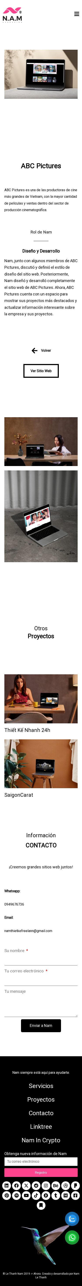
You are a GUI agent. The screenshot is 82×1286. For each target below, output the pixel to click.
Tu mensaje (15, 991)
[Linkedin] (6, 1185)
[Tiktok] (36, 1195)
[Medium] (65, 1195)
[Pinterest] (6, 1195)
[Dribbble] (65, 1185)
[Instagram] (46, 1185)
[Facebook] (16, 1185)
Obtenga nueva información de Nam (35, 1153)
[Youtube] (26, 1195)
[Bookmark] (41, 1205)
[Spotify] (16, 1195)
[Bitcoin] (46, 1195)
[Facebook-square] (75, 1195)
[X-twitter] (26, 1185)
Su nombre (14, 950)
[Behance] (55, 1185)
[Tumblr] (55, 1195)
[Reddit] (36, 1185)
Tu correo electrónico (24, 970)
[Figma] (75, 1185)
